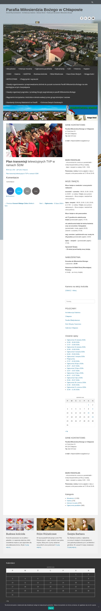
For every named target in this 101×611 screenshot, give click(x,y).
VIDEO (9, 74)
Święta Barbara (76, 533)
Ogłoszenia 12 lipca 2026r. (75, 373)
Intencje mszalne (25, 69)
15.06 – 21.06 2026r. (73, 389)
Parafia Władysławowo (72, 320)
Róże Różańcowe (56, 74)
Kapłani (87, 69)
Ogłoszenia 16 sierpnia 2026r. (76, 347)
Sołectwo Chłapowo (71, 328)
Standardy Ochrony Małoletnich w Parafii (22, 102)
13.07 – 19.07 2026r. (73, 370)
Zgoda (51, 608)
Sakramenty (59, 69)
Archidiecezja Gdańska (72, 312)
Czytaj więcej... (72, 547)
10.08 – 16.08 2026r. (73, 349)
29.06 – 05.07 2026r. (73, 380)
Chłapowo (68, 316)
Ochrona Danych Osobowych (52, 102)
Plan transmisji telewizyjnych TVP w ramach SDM (22, 173)
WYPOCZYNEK (12, 79)
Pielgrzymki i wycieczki (29, 79)
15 (88, 413)
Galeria (17, 74)
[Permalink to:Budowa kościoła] (20, 524)
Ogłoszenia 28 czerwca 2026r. (76, 382)
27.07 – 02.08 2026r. (73, 361)
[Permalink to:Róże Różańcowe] (50, 524)
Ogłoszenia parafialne (43, 69)
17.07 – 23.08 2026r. (73, 344)
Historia (77, 69)
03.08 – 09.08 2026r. (73, 354)
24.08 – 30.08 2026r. (73, 342)
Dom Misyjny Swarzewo (73, 324)
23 (93, 417)
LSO (69, 69)
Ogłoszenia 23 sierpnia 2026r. (76, 340)
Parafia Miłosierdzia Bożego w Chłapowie (44, 9)
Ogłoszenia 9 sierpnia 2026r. (76, 352)
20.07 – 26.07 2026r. (73, 366)
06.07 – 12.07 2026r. (73, 375)
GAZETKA (27, 74)
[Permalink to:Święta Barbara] (81, 524)
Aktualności (11, 69)
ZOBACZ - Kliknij (70, 290)
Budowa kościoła (40, 74)
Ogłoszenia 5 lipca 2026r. (75, 378)
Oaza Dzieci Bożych (74, 74)
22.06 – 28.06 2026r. (73, 385)
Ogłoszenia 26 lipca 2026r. (75, 363)
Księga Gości (89, 74)
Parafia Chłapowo (23, 170)
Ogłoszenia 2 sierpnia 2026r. (76, 356)
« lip (66, 431)
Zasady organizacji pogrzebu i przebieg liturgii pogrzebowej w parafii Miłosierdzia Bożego (41, 92)
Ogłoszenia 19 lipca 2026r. (75, 368)
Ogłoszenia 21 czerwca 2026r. (76, 387)
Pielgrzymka (71, 359)
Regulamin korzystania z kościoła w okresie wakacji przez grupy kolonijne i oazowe (38, 97)
